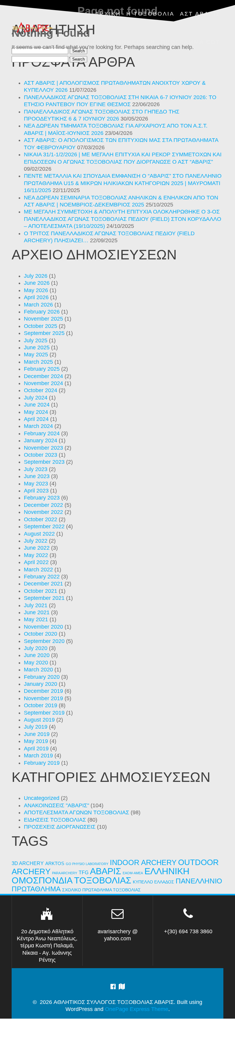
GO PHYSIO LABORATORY (87, 864)
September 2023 (44, 462)
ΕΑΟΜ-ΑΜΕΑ (133, 873)
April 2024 (36, 419)
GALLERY (91, 42)
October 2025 (40, 326)
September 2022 (44, 526)
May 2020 (36, 663)
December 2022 (43, 505)
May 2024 (36, 412)
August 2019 (39, 720)
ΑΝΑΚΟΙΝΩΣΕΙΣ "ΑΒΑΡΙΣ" (56, 805)
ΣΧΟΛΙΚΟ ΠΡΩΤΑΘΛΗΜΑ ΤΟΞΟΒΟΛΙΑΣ (101, 890)
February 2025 (42, 369)
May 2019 (36, 741)
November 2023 (43, 448)
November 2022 (43, 512)
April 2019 (36, 748)
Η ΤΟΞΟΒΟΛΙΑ (150, 14)
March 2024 (38, 426)
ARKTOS (54, 863)
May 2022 (36, 555)
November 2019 (43, 698)
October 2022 (40, 519)
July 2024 (35, 398)
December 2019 (43, 691)
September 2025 (44, 333)
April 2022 (36, 562)
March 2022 (38, 570)
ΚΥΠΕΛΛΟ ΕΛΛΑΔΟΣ (153, 882)
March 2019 (38, 755)
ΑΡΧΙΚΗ (108, 14)
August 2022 (39, 534)
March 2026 (38, 305)
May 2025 (36, 354)
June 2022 (37, 548)
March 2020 (38, 670)
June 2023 (37, 476)
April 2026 (36, 297)
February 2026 (42, 312)
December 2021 (43, 584)
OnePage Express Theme (136, 1009)
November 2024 (43, 383)
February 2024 (42, 433)
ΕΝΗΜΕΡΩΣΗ (133, 42)
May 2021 (36, 619)
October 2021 (40, 591)
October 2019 (40, 705)
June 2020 (37, 655)
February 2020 (42, 677)
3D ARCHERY (28, 863)
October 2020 (40, 634)
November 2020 (43, 627)
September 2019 (44, 713)
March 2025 (38, 362)
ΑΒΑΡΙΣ (105, 871)
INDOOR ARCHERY (143, 862)
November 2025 (43, 319)
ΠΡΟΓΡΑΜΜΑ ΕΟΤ (190, 42)
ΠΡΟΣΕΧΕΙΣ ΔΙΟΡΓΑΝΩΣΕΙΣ (59, 827)
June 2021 (37, 612)
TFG (83, 872)
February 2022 (42, 577)
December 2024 (43, 376)
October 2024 (40, 390)
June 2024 (37, 405)
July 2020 (35, 648)
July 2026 (35, 276)
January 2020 (40, 684)
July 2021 (35, 605)
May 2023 (36, 484)
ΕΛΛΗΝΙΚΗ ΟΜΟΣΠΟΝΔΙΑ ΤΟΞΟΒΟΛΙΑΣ (100, 875)
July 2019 (35, 727)
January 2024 (40, 440)
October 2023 (40, 455)
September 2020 (44, 641)
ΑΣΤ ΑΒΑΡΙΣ (200, 14)
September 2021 (44, 598)
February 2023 (42, 498)
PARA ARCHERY (64, 873)
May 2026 (36, 290)
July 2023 (35, 469)
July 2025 (35, 340)
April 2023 (36, 491)
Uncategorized (41, 798)
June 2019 (37, 734)
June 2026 (37, 283)
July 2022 (35, 541)
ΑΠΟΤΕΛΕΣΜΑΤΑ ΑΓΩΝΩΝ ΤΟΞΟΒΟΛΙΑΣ (76, 812)
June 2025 (37, 347)
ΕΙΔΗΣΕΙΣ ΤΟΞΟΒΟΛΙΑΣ (55, 820)
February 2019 (42, 763)
